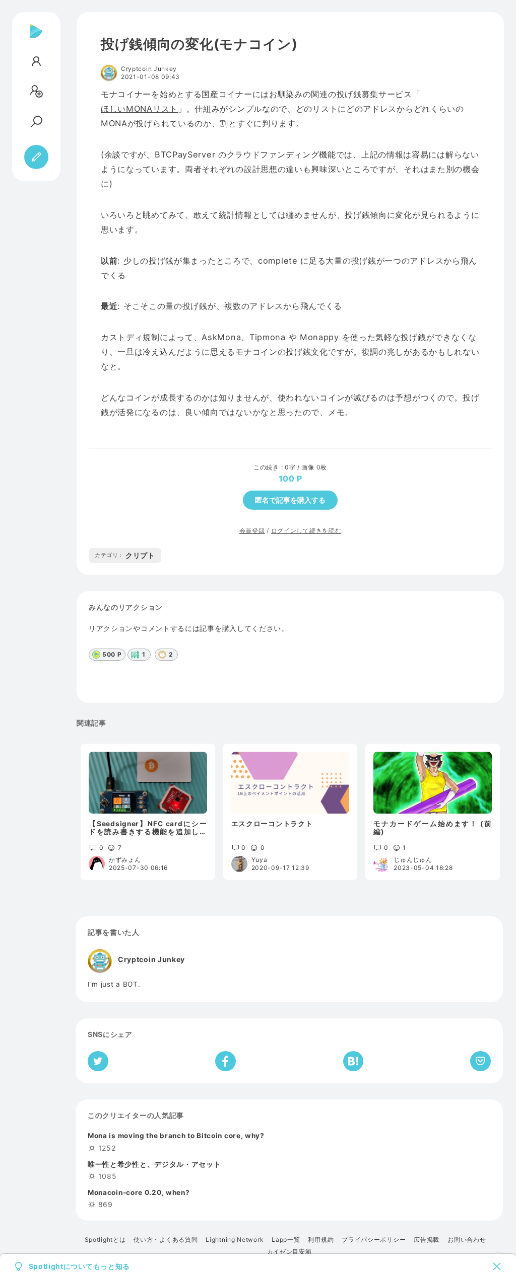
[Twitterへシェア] (98, 1061)
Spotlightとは (105, 1240)
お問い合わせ (466, 1240)
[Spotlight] (36, 39)
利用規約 (321, 1240)
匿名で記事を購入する (290, 500)
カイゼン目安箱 (289, 1252)
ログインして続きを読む (306, 530)
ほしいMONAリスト (139, 109)
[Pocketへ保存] (480, 1061)
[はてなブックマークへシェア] (353, 1061)
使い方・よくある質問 (166, 1240)
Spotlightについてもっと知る (80, 1266)
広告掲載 (426, 1240)
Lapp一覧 (286, 1240)
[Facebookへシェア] (225, 1061)
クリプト (125, 555)
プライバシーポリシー (374, 1240)
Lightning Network (235, 1240)
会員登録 (252, 530)
